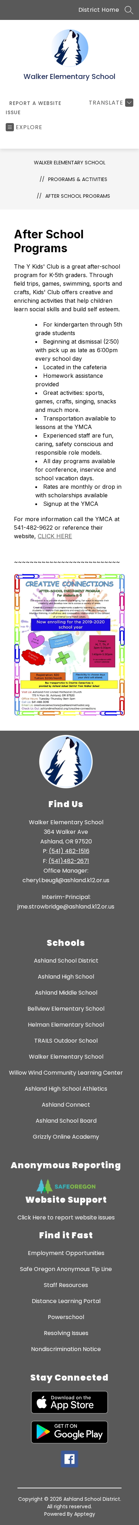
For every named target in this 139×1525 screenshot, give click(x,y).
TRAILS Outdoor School (66, 1041)
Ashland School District (66, 961)
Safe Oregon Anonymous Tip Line (66, 1269)
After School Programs (77, 196)
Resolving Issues (66, 1333)
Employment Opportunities (66, 1253)
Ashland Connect (66, 1105)
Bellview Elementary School (65, 1009)
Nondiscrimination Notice (66, 1349)
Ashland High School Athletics (66, 1089)
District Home (98, 10)
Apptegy (84, 1514)
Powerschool (66, 1317)
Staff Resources (66, 1285)
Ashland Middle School (66, 993)
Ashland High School (66, 977)
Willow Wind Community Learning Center (66, 1073)
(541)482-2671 (68, 861)
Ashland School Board (66, 1121)
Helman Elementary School (66, 1025)
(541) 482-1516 (69, 851)
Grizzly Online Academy (66, 1137)
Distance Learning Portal (66, 1301)
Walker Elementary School (69, 162)
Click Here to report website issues (66, 1217)
